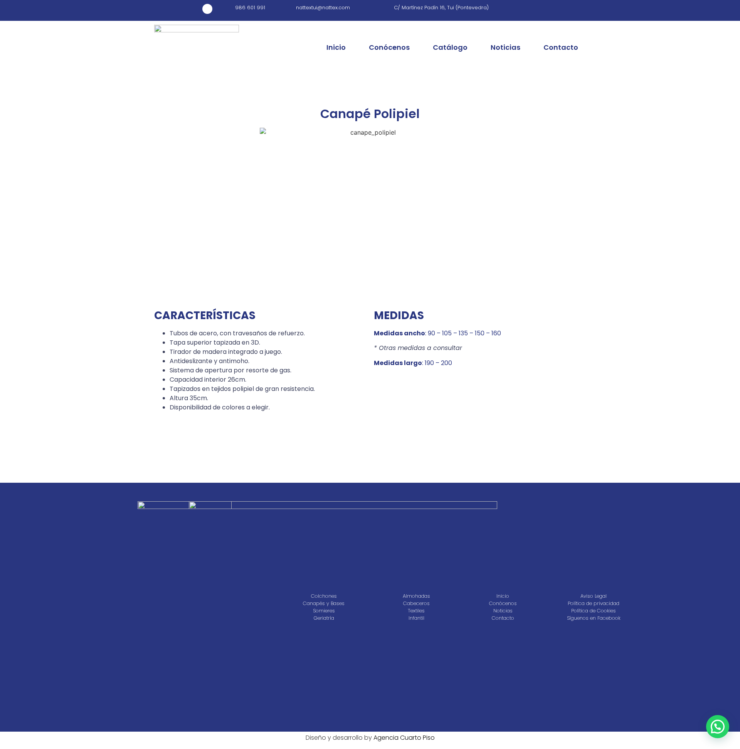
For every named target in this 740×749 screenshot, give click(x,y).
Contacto (560, 47)
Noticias (505, 47)
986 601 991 (250, 7)
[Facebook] (207, 9)
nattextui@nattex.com (323, 7)
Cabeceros (416, 603)
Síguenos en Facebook (594, 618)
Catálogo (450, 47)
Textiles (416, 611)
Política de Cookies (593, 611)
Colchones (324, 596)
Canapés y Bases (324, 603)
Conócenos (389, 47)
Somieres (324, 611)
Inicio (336, 47)
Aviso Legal (593, 596)
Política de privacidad (593, 603)
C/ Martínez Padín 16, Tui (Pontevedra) (441, 7)
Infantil (416, 618)
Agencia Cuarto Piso (404, 737)
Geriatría (324, 618)
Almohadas (416, 596)
